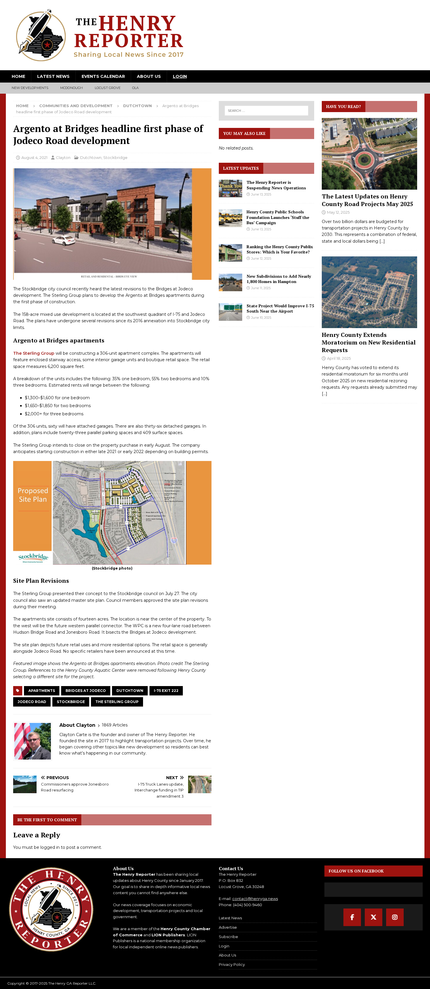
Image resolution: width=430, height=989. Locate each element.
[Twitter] (373, 917)
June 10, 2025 (261, 318)
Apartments (41, 690)
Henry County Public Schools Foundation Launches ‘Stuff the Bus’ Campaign (278, 217)
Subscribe (228, 936)
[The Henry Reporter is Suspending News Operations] (230, 188)
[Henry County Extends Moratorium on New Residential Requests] (369, 292)
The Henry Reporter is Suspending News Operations (276, 184)
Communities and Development (76, 105)
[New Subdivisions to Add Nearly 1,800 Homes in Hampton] (230, 282)
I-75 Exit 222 (166, 690)
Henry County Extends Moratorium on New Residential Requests (369, 342)
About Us (149, 76)
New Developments (30, 88)
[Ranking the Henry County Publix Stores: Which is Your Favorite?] (230, 253)
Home (18, 76)
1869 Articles (115, 725)
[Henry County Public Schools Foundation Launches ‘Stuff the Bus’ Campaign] (230, 218)
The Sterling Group (33, 353)
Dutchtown (91, 157)
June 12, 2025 (261, 258)
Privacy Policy (232, 964)
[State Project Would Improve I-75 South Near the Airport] (230, 312)
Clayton (63, 157)
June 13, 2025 (261, 194)
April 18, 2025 (339, 358)
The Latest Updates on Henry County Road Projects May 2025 (367, 200)
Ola (135, 88)
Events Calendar (103, 76)
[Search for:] (267, 111)
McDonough (71, 88)
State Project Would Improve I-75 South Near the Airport (280, 308)
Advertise (228, 927)
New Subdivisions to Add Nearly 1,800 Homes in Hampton (279, 278)
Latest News (53, 76)
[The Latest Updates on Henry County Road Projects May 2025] (369, 154)
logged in (50, 847)
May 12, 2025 (338, 212)
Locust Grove (108, 88)
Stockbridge (115, 157)
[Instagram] (395, 917)
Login (180, 76)
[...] (382, 241)
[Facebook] (352, 917)
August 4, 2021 (34, 157)
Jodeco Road (32, 702)
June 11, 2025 (261, 288)
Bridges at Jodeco (86, 690)
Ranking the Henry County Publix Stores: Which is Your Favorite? (280, 249)
